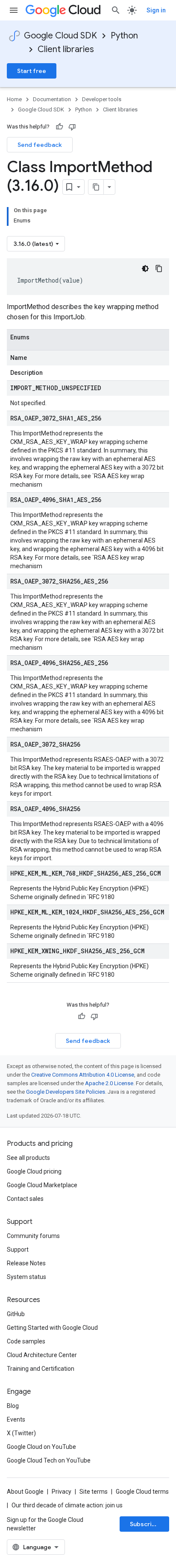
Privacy (61, 1491)
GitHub (16, 1314)
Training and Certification (40, 1368)
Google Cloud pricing (34, 1171)
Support (18, 1249)
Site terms (93, 1491)
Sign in (156, 10)
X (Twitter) (21, 1433)
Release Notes (26, 1263)
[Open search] (116, 10)
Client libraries (66, 49)
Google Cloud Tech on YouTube (49, 1460)
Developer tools (101, 99)
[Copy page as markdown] (96, 187)
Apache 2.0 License (109, 1083)
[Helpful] (59, 126)
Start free (31, 71)
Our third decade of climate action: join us (67, 1505)
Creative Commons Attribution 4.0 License (82, 1075)
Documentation (52, 99)
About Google (25, 1491)
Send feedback (40, 145)
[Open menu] (13, 10)
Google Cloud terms (142, 1491)
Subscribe (144, 1524)
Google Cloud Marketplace (42, 1185)
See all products (28, 1157)
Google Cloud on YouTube (41, 1446)
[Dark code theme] (145, 268)
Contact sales (25, 1198)
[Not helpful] (72, 126)
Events (16, 1419)
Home (14, 99)
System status (26, 1276)
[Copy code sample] (159, 268)
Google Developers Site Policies (65, 1092)
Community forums (33, 1235)
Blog (13, 1405)
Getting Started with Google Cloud (52, 1327)
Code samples (26, 1341)
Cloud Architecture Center (42, 1355)
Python (124, 35)
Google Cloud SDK (60, 35)
